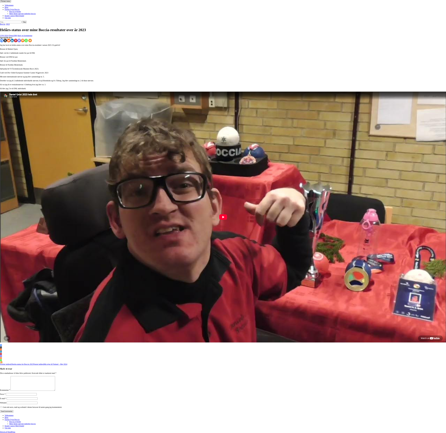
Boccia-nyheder (15, 12)
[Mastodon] (19, 40)
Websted (3, 403)
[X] (5, 40)
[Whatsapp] (26, 40)
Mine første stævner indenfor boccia (22, 14)
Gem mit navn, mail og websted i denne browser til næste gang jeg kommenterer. (32, 407)
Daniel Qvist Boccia (12, 9)
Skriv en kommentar (24, 36)
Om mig (8, 18)
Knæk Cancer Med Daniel (14, 16)
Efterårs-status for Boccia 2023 (16, 364)
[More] (30, 40)
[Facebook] (1, 40)
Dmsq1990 (13, 36)
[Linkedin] (12, 40)
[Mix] (22, 40)
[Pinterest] (15, 40)
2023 (8, 24)
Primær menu (5, 1)
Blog (6, 7)
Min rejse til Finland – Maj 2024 (50, 364)
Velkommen (9, 5)
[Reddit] (8, 40)
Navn (2, 394)
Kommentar (5, 390)
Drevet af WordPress (7, 432)
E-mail (3, 398)
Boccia (2, 24)
